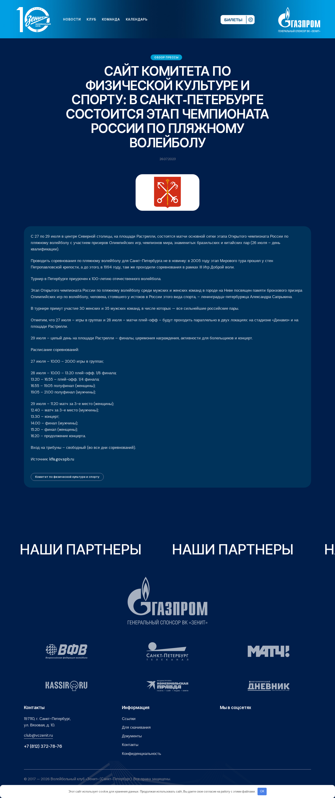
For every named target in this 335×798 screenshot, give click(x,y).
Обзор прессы (166, 57)
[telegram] (189, 19)
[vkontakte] (167, 19)
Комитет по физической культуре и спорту (67, 476)
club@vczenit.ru (38, 735)
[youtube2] (174, 19)
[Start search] (203, 19)
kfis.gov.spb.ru (61, 459)
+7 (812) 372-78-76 (43, 746)
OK (262, 791)
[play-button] (182, 19)
